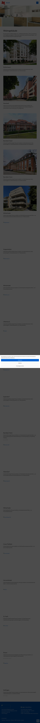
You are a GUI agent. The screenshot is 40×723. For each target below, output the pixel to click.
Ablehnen (20, 363)
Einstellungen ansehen (20, 365)
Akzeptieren (20, 360)
